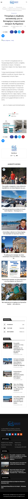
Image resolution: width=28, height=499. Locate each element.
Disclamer (3, 447)
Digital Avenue (21, 496)
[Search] (26, 2)
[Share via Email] (2, 35)
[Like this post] (12, 31)
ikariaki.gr (6, 26)
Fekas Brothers (13, 496)
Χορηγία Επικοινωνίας (6, 444)
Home (4, 7)
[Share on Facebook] (15, 31)
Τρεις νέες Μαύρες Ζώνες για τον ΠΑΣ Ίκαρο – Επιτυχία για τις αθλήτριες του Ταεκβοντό (19, 387)
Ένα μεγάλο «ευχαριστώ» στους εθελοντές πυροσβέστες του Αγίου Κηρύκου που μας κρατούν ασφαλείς (18, 348)
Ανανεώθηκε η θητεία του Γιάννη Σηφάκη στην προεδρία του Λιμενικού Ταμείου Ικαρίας (19, 400)
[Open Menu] (1, 2)
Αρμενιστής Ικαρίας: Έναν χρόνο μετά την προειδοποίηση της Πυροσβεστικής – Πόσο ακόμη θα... (18, 471)
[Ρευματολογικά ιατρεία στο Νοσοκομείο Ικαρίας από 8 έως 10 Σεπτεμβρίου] (7, 374)
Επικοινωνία (18, 442)
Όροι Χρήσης (18, 444)
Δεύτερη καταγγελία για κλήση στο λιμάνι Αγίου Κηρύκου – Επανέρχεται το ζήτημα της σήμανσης (19, 362)
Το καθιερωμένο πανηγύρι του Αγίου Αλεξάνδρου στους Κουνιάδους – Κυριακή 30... (14, 256)
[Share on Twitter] (19, 31)
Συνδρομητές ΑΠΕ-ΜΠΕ (20, 447)
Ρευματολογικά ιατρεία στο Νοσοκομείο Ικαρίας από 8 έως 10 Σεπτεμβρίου (19, 375)
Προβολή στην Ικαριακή (7, 442)
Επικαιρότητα (19, 7)
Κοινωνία (11, 7)
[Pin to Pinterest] (22, 31)
